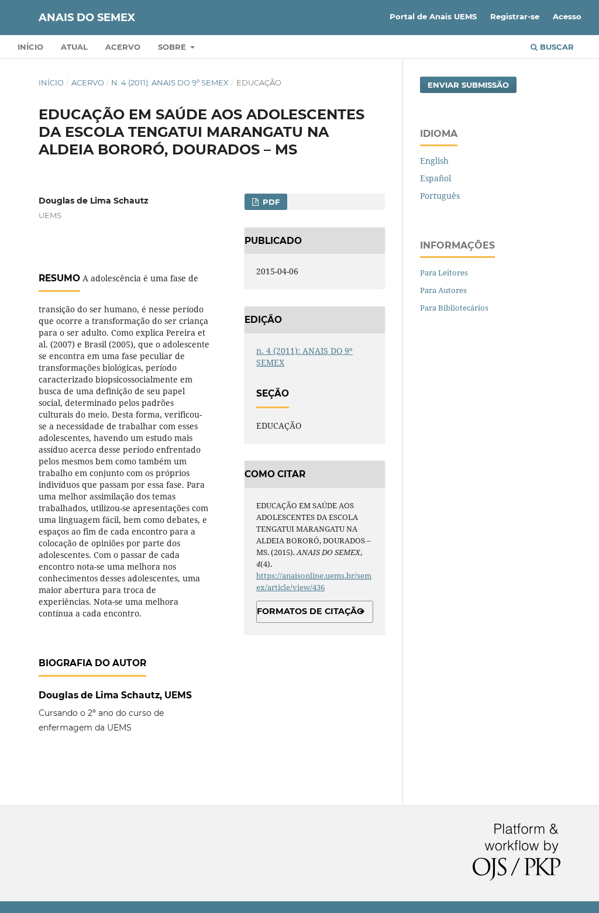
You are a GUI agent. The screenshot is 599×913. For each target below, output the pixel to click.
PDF (270, 201)
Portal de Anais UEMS (433, 16)
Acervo (122, 46)
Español (435, 178)
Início (30, 46)
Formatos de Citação (310, 611)
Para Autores (443, 290)
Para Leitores (444, 272)
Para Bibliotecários (454, 307)
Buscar (556, 46)
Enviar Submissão (468, 84)
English (434, 160)
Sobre (173, 46)
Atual (74, 46)
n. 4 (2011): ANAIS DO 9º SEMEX (170, 82)
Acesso (567, 16)
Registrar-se (514, 16)
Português (440, 195)
